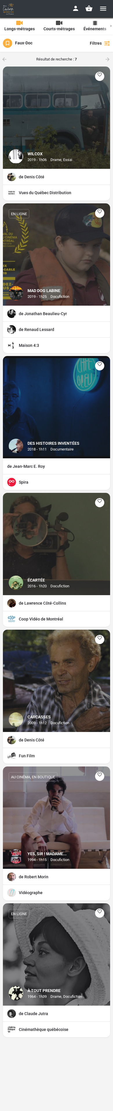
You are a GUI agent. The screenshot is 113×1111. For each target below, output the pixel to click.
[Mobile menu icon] (103, 8)
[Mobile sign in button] (75, 8)
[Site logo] (9, 8)
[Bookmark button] (99, 76)
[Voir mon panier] (89, 8)
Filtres (96, 43)
